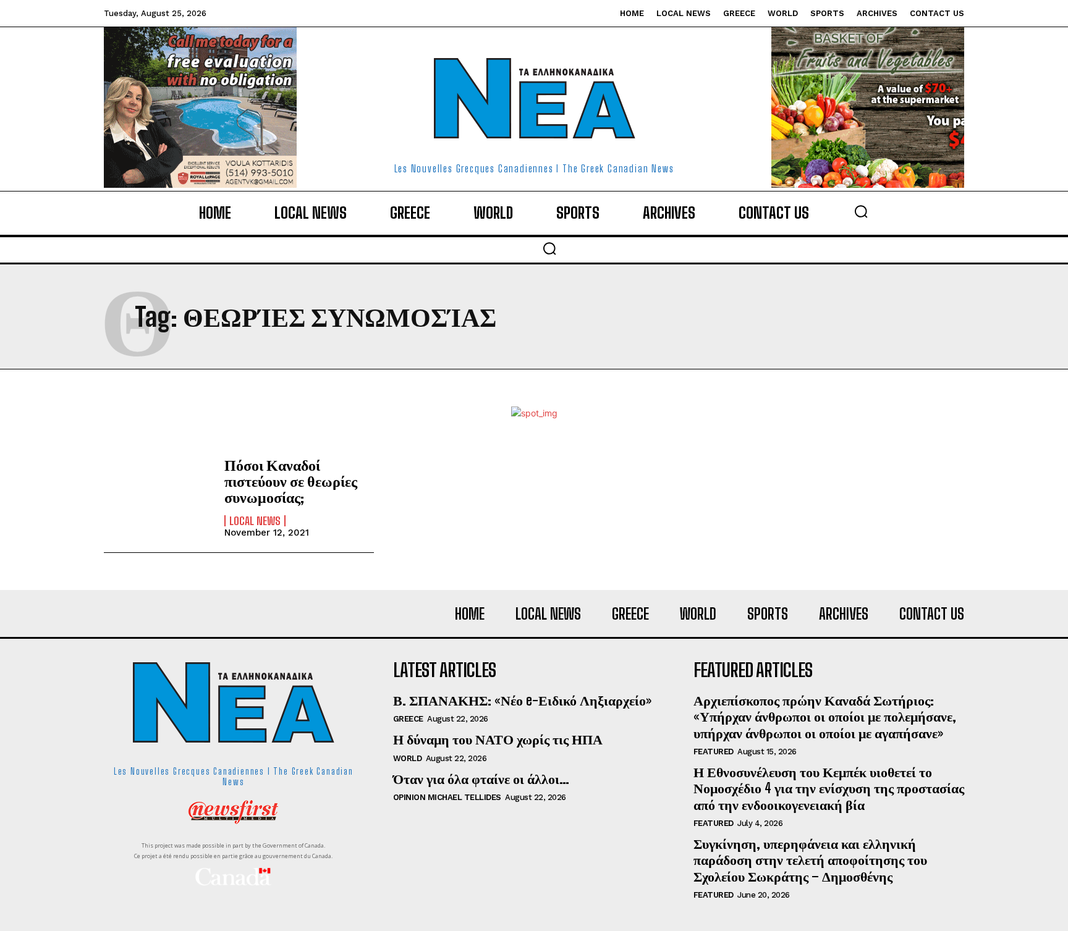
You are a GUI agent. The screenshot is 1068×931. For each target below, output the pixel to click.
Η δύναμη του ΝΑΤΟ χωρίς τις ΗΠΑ (498, 739)
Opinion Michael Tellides (447, 797)
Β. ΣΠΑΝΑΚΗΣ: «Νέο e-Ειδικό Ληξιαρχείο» (522, 700)
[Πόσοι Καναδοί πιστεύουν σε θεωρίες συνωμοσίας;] (158, 496)
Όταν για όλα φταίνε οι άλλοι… (481, 778)
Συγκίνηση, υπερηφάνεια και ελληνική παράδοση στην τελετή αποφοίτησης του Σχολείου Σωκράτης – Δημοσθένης (810, 860)
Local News (255, 520)
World (407, 758)
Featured (713, 751)
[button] (861, 211)
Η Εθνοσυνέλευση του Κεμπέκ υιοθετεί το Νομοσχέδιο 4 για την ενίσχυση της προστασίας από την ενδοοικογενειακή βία (828, 788)
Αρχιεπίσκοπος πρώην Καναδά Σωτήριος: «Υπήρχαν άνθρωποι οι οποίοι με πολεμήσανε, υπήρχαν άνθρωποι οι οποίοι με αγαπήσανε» (824, 716)
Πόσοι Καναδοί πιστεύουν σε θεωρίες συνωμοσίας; (290, 481)
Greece (408, 718)
